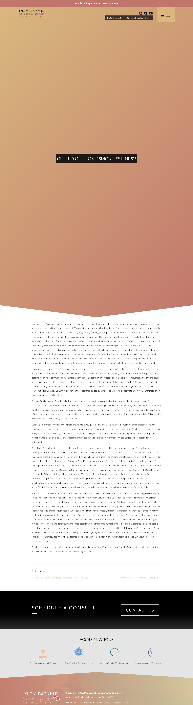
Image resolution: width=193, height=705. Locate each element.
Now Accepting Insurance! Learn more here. (96, 3)
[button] (140, 13)
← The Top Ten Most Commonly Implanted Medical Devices (60, 577)
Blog (43, 571)
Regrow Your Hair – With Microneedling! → (140, 577)
